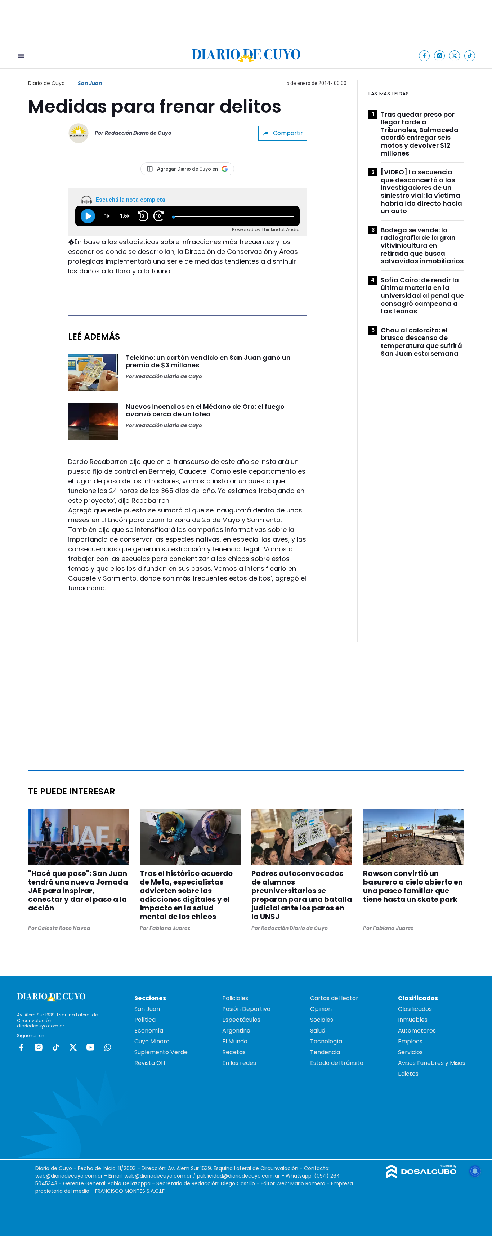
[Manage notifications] (475, 1171)
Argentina (236, 1030)
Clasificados (415, 1009)
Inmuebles (413, 1020)
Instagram (38, 1047)
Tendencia (325, 1052)
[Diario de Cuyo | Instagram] (439, 55)
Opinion (321, 1009)
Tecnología (326, 1041)
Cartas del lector (334, 998)
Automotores (417, 1030)
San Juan (90, 83)
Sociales (321, 1020)
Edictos (408, 1074)
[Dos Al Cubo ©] (421, 1177)
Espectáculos (241, 1020)
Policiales (235, 998)
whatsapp (107, 1047)
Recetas (234, 1052)
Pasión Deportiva (246, 1009)
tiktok (56, 1047)
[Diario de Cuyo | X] (454, 55)
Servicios (410, 1052)
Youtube (90, 1047)
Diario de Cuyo (46, 83)
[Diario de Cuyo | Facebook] (424, 55)
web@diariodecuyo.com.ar (69, 1175)
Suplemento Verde (161, 1052)
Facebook (21, 1047)
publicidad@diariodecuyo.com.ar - (241, 1175)
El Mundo (234, 1041)
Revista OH (149, 1063)
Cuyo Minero (152, 1041)
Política (145, 1020)
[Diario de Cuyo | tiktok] (470, 55)
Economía (148, 1030)
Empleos (410, 1041)
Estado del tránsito (336, 1063)
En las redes (239, 1063)
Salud (317, 1030)
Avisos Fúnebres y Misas (431, 1063)
